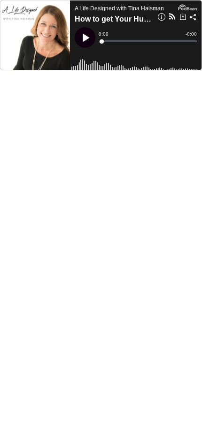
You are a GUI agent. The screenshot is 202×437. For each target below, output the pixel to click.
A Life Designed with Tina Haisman (119, 8)
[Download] (183, 18)
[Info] (161, 18)
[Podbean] (187, 6)
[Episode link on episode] (35, 35)
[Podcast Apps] (172, 18)
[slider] (148, 41)
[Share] (193, 18)
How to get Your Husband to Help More (113, 19)
